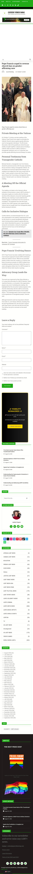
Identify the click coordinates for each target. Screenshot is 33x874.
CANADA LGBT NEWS (9, 557)
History (5, 572)
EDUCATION (6, 560)
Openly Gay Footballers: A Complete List (13, 467)
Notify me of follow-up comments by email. (15, 378)
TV (4, 621)
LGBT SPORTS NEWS (9, 594)
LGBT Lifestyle (14, 729)
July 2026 (7, 655)
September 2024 (8, 695)
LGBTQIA (5, 617)
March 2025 (7, 684)
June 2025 (7, 679)
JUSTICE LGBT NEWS (9, 576)
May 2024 (7, 703)
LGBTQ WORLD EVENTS (10, 613)
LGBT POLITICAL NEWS (9, 591)
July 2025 (7, 677)
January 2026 (8, 666)
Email (4, 356)
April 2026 (7, 660)
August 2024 (7, 697)
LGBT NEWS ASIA (8, 583)
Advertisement (16, 1)
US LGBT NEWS (7, 632)
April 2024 (7, 705)
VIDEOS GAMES (7, 636)
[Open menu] (3, 60)
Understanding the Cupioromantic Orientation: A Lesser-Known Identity (15, 474)
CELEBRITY (7, 729)
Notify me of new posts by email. (12, 381)
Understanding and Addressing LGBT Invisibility (15, 483)
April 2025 (7, 682)
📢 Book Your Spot (15, 426)
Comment (5, 329)
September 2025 (8, 673)
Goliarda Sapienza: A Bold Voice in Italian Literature (14, 459)
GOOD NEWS (7, 568)
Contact (4, 846)
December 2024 (8, 690)
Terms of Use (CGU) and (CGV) (10, 857)
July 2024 (7, 699)
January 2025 (8, 688)
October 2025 (8, 671)
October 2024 (8, 693)
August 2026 (7, 653)
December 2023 (8, 712)
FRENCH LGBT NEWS (9, 564)
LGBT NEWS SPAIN (8, 587)
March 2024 (7, 706)
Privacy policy (6, 850)
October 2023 (8, 716)
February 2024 (8, 708)
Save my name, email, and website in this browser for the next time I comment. (17, 373)
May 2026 (7, 658)
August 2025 (7, 675)
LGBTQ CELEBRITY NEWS (10, 598)
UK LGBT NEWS (7, 625)
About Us (8, 1)
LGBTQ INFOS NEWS (9, 606)
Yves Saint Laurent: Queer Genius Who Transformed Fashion (13, 450)
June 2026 (7, 656)
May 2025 (7, 680)
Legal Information (7, 853)
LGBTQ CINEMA (7, 602)
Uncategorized (7, 629)
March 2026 (7, 662)
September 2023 (8, 718)
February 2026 (8, 664)
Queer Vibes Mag (16, 12)
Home (2, 1)
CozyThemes (4, 869)
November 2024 (8, 692)
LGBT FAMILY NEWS (9, 579)
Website (4, 364)
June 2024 (7, 701)
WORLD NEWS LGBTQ (9, 640)
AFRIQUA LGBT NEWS (9, 553)
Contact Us (25, 1)
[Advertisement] (16, 41)
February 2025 (8, 686)
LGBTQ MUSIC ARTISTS (9, 610)
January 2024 (8, 710)
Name (4, 348)
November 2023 (8, 714)
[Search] (26, 498)
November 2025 (8, 669)
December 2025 (8, 667)
